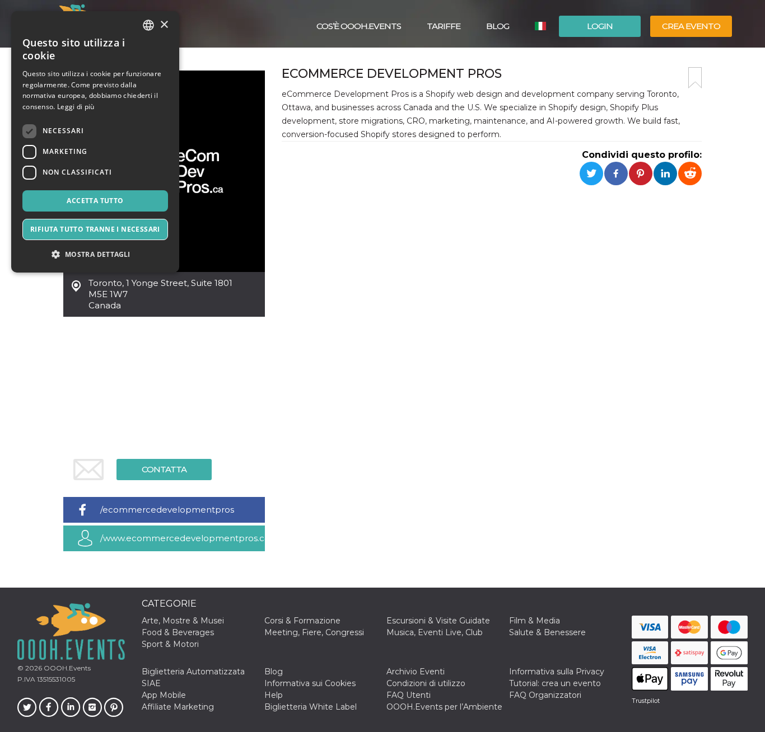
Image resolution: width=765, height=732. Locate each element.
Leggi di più (76, 106)
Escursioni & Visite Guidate (438, 621)
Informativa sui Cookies (310, 683)
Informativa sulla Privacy (556, 672)
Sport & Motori (170, 644)
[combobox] (148, 25)
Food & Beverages (178, 632)
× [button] (164, 25)
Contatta (164, 469)
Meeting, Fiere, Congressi (314, 632)
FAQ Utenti (408, 695)
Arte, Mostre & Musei (183, 621)
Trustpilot (646, 701)
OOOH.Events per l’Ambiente (444, 707)
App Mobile (164, 695)
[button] (95, 254)
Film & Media (534, 621)
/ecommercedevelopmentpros (167, 509)
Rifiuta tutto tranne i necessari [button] (95, 229)
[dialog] (95, 142)
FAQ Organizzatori (545, 695)
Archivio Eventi (415, 672)
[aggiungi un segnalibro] (695, 77)
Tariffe (443, 26)
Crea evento (691, 26)
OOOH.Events (66, 668)
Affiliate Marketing (178, 707)
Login (600, 26)
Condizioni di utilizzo (425, 683)
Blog (497, 26)
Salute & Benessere (547, 632)
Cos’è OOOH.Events (358, 26)
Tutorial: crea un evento (555, 683)
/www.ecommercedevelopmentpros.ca (182, 538)
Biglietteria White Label (310, 707)
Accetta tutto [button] (95, 200)
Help (273, 695)
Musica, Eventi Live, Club (434, 632)
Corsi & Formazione (302, 621)
